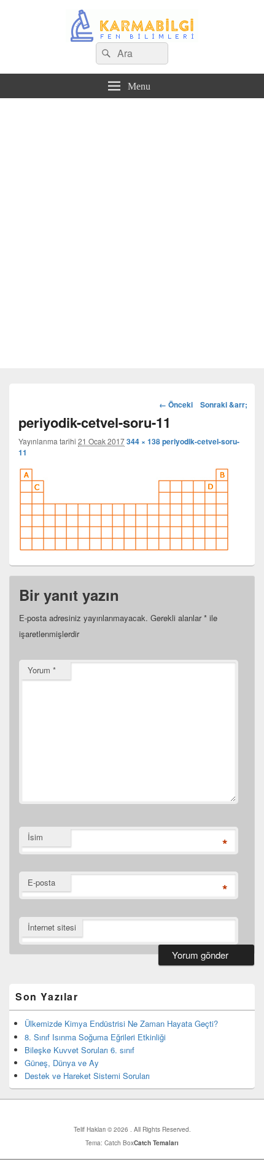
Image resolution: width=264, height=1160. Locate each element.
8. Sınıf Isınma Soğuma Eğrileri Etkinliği (95, 1037)
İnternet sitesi (52, 927)
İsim (35, 837)
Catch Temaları (156, 1143)
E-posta (41, 882)
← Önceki (176, 404)
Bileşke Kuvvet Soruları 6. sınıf (79, 1050)
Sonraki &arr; (223, 404)
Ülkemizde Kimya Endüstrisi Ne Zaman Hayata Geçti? (121, 1023)
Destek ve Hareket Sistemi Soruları (87, 1075)
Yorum (42, 670)
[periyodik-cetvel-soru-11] (124, 548)
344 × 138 (143, 441)
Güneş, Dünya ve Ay (62, 1063)
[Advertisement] (132, 236)
